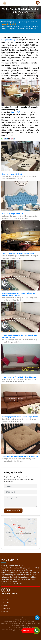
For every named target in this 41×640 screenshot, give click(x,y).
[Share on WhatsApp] (2, 138)
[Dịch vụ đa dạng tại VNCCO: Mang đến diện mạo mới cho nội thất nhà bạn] (20, 275)
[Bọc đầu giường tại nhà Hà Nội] (20, 196)
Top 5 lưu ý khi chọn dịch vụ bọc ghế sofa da (18, 253)
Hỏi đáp (5, 605)
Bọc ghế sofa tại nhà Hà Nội (12, 174)
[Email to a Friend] (9, 138)
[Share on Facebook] (5, 138)
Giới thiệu (6, 602)
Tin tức (20, 15)
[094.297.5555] (37, 617)
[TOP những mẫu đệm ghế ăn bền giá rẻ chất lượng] (20, 439)
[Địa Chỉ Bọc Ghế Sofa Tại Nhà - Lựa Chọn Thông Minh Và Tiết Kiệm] (20, 317)
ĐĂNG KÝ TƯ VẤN (13, 510)
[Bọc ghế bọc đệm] (4, 3)
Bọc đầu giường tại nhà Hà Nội (13, 214)
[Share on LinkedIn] (14, 138)
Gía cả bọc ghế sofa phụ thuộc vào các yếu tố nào (20, 417)
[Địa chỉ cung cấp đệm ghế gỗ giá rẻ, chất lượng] (20, 359)
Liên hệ (5, 611)
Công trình (6, 608)
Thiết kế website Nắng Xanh (20, 631)
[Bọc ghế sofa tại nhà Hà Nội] (20, 156)
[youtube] (8, 590)
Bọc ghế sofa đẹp (8, 40)
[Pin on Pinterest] (11, 138)
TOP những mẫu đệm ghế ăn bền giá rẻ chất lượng (20, 456)
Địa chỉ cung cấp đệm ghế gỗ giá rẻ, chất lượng (19, 377)
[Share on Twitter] (7, 138)
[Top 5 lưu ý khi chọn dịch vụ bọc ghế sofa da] (20, 235)
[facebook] (3, 590)
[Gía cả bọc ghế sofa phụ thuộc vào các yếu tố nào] (20, 399)
